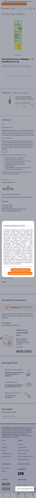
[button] (33, 487)
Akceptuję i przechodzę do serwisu (20, 273)
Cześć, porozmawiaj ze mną (25, 488)
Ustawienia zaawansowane (20, 270)
